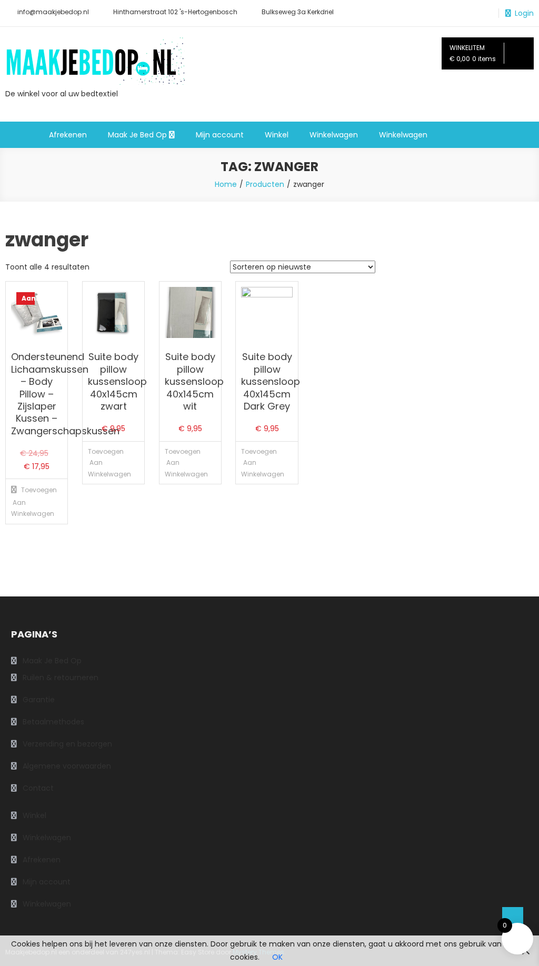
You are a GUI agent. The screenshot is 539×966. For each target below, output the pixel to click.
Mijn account (220, 135)
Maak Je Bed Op (137, 135)
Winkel (276, 135)
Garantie (39, 699)
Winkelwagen (334, 135)
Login (524, 13)
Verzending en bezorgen (67, 744)
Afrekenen (68, 135)
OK (277, 957)
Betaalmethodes (53, 721)
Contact (38, 788)
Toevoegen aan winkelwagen (22, 501)
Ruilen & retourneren (60, 677)
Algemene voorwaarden (67, 766)
